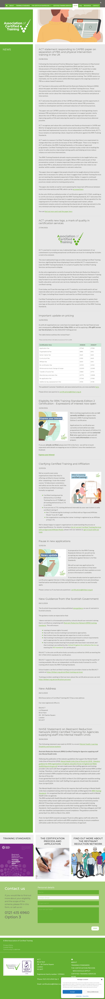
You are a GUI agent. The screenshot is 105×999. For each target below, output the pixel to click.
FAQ (80, 5)
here (97, 387)
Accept (72, 992)
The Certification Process (40, 5)
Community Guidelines (11, 949)
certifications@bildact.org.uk (70, 392)
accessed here (78, 189)
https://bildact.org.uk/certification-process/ (55, 679)
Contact (96, 5)
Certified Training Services (62, 5)
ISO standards (58, 647)
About (11, 5)
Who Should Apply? (81, 971)
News (75, 5)
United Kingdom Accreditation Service (82, 645)
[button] (102, 979)
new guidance (78, 608)
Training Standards (23, 5)
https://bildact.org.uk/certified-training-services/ (65, 672)
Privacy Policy (86, 996)
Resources (87, 5)
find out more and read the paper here (58, 211)
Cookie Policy (79, 996)
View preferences (92, 992)
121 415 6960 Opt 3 (51, 979)
